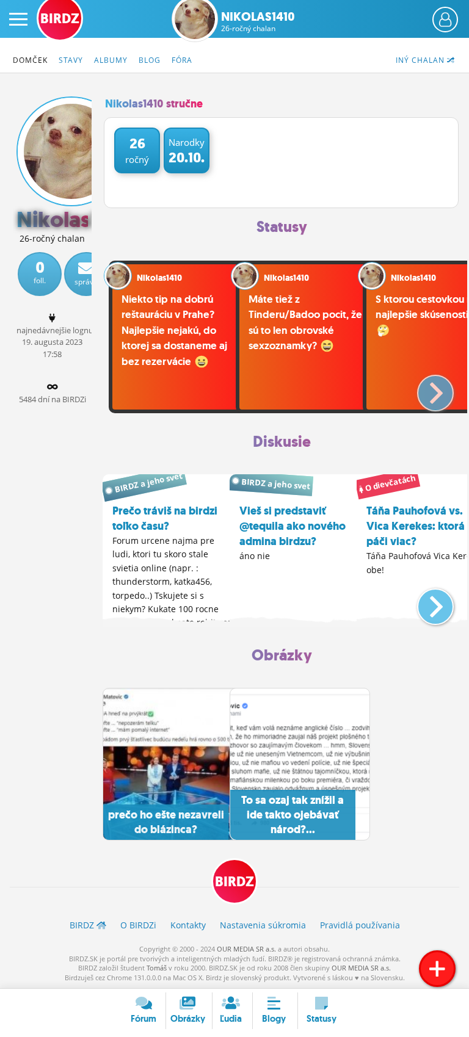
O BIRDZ (138, 925)
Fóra (182, 60)
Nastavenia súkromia (263, 925)
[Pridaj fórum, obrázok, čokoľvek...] (437, 968)
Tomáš (157, 967)
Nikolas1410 (258, 21)
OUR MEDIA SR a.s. (246, 948)
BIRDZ (234, 881)
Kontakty (188, 925)
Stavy (71, 60)
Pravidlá (360, 925)
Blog (150, 60)
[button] (425, 388)
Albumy (111, 60)
